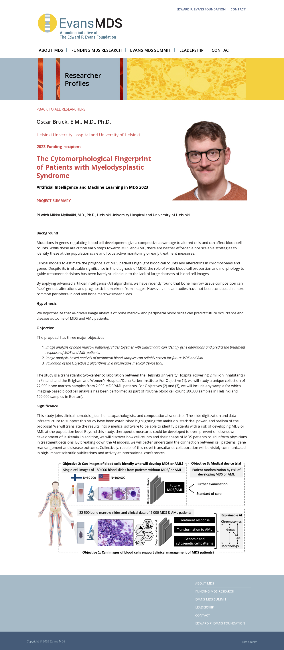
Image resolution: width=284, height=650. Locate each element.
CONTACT (238, 9)
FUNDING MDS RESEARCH (214, 591)
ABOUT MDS (204, 583)
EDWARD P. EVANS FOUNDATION (201, 9)
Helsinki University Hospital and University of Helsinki (88, 134)
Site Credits (249, 642)
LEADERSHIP (204, 607)
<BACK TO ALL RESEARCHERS (61, 109)
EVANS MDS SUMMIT (211, 599)
